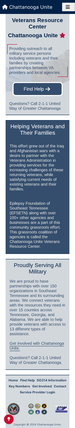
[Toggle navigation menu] (68, 7)
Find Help (34, 89)
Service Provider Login (37, 392)
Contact (60, 386)
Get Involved (42, 386)
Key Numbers (19, 386)
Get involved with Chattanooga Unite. (37, 345)
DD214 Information (51, 380)
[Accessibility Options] (9, 419)
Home (13, 380)
